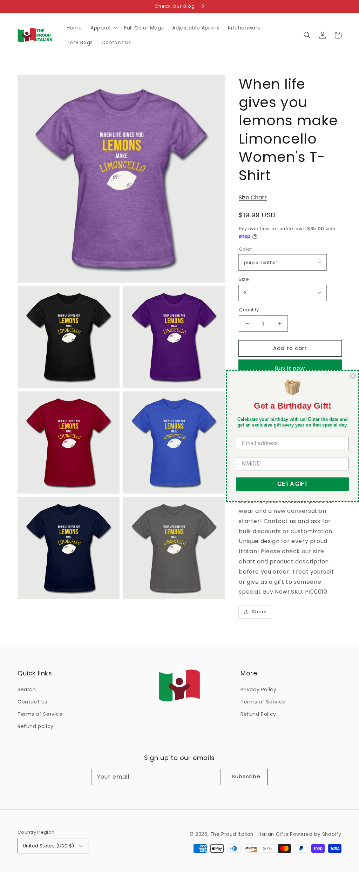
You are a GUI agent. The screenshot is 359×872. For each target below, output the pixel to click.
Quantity (249, 309)
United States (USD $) (48, 846)
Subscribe (246, 776)
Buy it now (290, 368)
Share (259, 612)
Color (245, 249)
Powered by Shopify (315, 834)
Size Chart (253, 197)
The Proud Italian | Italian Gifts (249, 834)
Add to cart (290, 348)
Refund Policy (258, 714)
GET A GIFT (292, 484)
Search (27, 689)
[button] (307, 35)
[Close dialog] (352, 375)
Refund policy (36, 726)
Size (244, 279)
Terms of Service (40, 714)
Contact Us (32, 701)
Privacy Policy (258, 689)
